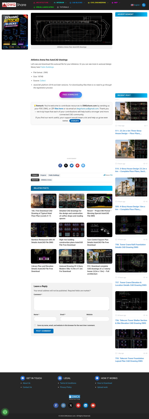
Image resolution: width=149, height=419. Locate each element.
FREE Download (70, 95)
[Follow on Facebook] (55, 405)
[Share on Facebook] (60, 166)
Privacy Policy (66, 387)
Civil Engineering (98, 3)
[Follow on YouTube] (93, 405)
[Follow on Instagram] (63, 405)
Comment (38, 295)
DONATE (75, 121)
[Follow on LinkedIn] (85, 405)
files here (59, 108)
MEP (116, 3)
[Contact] (5, 412)
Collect (43, 81)
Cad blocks (77, 3)
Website (89, 315)
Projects (43, 175)
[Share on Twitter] (72, 166)
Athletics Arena (46, 180)
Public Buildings (47, 67)
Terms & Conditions (68, 383)
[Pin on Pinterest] (77, 166)
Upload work (102, 387)
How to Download (104, 383)
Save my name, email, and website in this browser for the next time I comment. (66, 325)
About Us (26, 383)
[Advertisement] (15, 88)
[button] (144, 5)
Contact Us (27, 387)
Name (36, 315)
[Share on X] (66, 166)
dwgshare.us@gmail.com (87, 108)
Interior (60, 3)
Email (62, 315)
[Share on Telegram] (83, 166)
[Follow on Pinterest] (78, 405)
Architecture (42, 3)
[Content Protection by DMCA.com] (74, 397)
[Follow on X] (70, 405)
